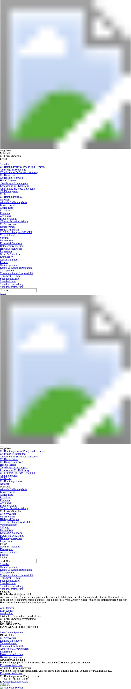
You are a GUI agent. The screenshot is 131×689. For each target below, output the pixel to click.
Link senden (6, 610)
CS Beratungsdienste (11, 196)
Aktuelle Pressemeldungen (14, 648)
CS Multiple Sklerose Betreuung (17, 188)
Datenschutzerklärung (12, 246)
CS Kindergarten (9, 191)
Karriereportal (7, 205)
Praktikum (5, 210)
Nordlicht (5, 199)
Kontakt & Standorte (11, 243)
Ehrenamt (5, 213)
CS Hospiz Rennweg (11, 177)
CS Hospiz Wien (9, 175)
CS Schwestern (8, 224)
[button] (1, 446)
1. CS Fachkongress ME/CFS (16, 232)
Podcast (4, 262)
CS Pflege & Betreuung (13, 169)
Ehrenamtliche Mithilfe (12, 646)
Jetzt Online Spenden (11, 632)
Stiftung (4, 237)
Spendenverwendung (11, 284)
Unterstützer (6, 240)
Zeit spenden (7, 270)
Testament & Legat (10, 276)
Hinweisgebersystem (11, 248)
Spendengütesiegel (10, 278)
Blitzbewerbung (8, 218)
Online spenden (8, 265)
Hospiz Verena (8, 180)
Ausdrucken (6, 613)
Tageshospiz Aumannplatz (14, 183)
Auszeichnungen (9, 259)
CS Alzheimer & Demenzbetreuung (19, 172)
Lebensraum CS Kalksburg (14, 185)
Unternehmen (7, 226)
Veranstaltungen (8, 235)
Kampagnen (6, 256)
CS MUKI (5, 194)
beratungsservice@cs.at (15, 681)
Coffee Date (6, 207)
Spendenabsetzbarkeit (11, 286)
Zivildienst (5, 215)
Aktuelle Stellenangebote (13, 202)
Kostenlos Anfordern (11, 665)
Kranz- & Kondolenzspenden (16, 267)
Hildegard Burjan (9, 229)
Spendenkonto (8, 281)
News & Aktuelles (10, 254)
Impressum (6, 251)
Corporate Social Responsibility (17, 273)
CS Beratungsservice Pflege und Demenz (22, 166)
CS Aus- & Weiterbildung (14, 221)
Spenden (4, 164)
